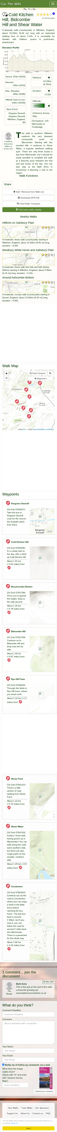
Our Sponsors (42, 1108)
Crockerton (16, 886)
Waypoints (41, 378)
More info (14, 1123)
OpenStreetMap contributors (43, 429)
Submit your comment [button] (44, 1091)
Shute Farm (16, 779)
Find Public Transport (29, 203)
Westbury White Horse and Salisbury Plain (28, 250)
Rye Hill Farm (17, 679)
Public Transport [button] (38, 373)
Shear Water (16, 826)
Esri (24, 429)
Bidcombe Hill (18, 631)
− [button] (6, 378)
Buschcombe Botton (21, 586)
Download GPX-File (29, 198)
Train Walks (26, 1108)
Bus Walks (13, 1108)
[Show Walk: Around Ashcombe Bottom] (28, 287)
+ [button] (6, 373)
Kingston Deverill (19, 503)
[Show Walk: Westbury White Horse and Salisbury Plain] (28, 259)
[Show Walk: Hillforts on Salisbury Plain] (28, 232)
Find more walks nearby (29, 209)
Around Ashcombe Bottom (18, 277)
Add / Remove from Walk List (30, 192)
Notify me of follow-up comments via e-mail (27, 1065)
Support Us (12, 1113)
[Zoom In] (50, 373)
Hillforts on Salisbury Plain (18, 222)
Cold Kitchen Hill (19, 542)
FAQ (48, 1113)
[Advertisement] (28, 332)
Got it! (28, 1128)
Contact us (38, 1113)
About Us (25, 1113)
